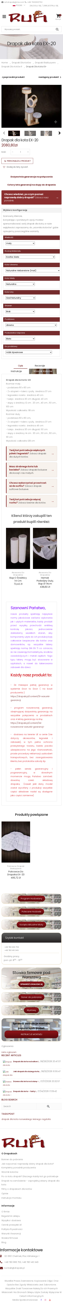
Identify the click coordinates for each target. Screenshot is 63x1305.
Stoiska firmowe (9, 1238)
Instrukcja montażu (11, 1197)
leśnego (37, 1119)
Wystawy (31, 1010)
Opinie (4, 1193)
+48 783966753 (34, 2)
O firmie (5, 1211)
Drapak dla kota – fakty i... (25, 1091)
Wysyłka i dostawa (11, 1220)
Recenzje (40, 365)
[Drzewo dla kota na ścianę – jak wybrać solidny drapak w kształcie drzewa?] (7, 1083)
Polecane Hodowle (31, 911)
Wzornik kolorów (42, 371)
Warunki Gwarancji (11, 1233)
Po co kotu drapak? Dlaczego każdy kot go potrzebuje (29, 1176)
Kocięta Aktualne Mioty (31, 924)
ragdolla (46, 1119)
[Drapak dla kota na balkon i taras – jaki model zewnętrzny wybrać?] (7, 1063)
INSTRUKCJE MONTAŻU (31, 1034)
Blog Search (9, 1099)
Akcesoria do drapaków (18, 573)
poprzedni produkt (14, 77)
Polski (19, 5)
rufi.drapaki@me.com (14, 2)
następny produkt (49, 77)
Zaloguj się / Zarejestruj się (44, 5)
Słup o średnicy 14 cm (18, 579)
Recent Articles (11, 1055)
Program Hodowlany (31, 898)
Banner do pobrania (12, 1159)
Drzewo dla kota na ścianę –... (26, 1081)
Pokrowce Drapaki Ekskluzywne (15, 867)
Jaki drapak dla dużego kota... (26, 1071)
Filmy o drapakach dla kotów (16, 1189)
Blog (3, 1242)
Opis (20, 365)
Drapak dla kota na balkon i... (26, 1061)
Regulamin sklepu (10, 1216)
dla (11, 1119)
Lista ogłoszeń (8, 1052)
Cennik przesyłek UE (11, 1224)
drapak (5, 1119)
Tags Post (8, 1114)
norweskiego (25, 1119)
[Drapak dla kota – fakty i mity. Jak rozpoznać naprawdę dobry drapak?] (7, 1093)
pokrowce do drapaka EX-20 (15, 873)
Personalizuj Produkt (19, 160)
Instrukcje (16, 371)
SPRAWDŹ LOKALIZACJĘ (31, 984)
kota (16, 1119)
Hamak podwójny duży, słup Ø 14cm (45, 580)
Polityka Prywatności (11, 1229)
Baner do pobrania (31, 997)
